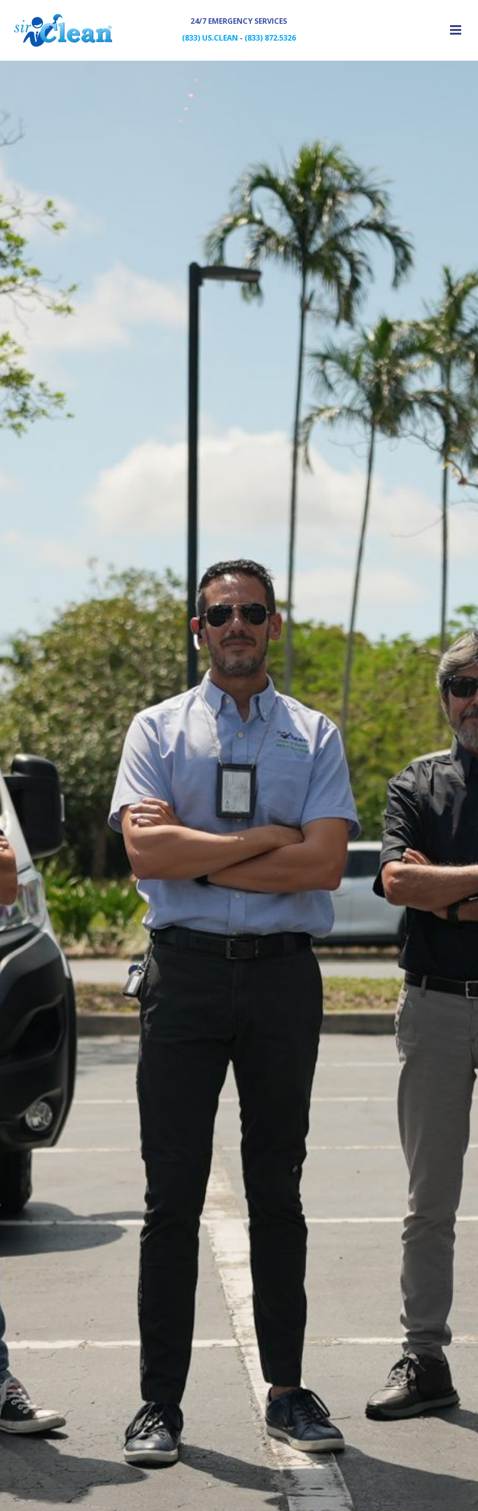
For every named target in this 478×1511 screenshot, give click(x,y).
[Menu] (454, 30)
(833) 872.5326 (270, 38)
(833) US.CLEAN (210, 38)
